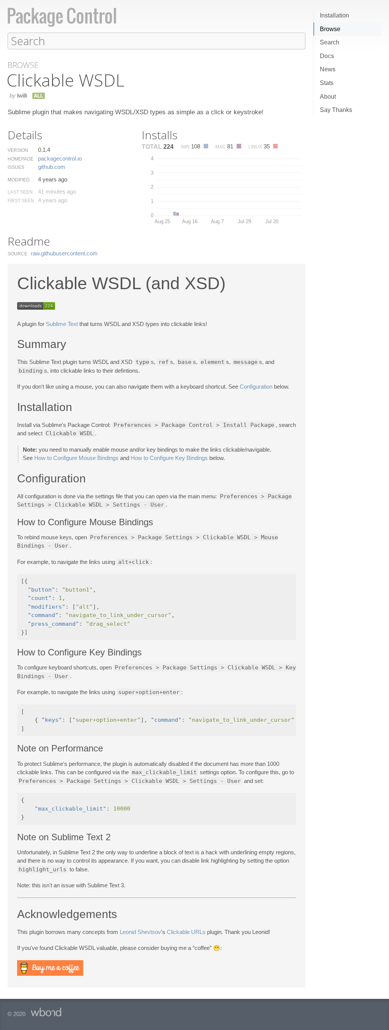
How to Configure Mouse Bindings (76, 458)
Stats (327, 83)
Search (329, 42)
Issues (16, 167)
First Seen (21, 200)
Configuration (256, 386)
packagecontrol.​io (60, 158)
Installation (334, 15)
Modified (19, 180)
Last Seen (20, 192)
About (328, 96)
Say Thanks (336, 110)
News (327, 69)
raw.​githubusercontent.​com (64, 253)
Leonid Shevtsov (140, 932)
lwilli (22, 95)
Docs (327, 56)
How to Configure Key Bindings (169, 458)
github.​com (51, 167)
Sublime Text (62, 324)
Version (18, 150)
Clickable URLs (186, 932)
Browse (330, 29)
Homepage (20, 159)
